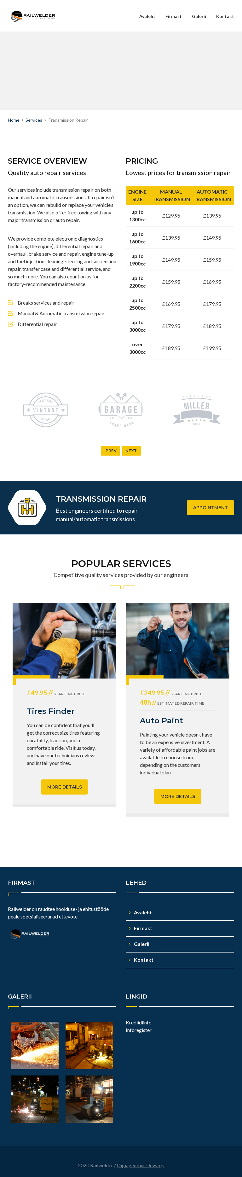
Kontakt (225, 16)
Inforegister (139, 1030)
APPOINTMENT (210, 507)
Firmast (173, 16)
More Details (64, 787)
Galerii (199, 16)
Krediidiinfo (139, 1022)
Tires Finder (50, 711)
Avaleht (147, 16)
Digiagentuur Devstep (140, 1165)
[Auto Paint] (177, 641)
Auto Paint (161, 720)
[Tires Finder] (64, 641)
